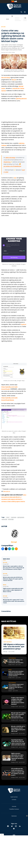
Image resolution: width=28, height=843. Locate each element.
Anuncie (14, 806)
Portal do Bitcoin (14, 6)
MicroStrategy (5, 77)
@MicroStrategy (10, 157)
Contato (14, 799)
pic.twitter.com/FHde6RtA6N (12, 166)
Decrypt (14, 542)
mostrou (23, 324)
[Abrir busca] (21, 12)
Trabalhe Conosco (14, 809)
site (15, 178)
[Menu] (24, 12)
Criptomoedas (13, 517)
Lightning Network (21, 98)
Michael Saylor (4, 519)
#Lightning (7, 162)
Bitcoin (3, 26)
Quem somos (14, 797)
